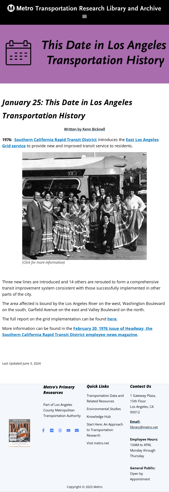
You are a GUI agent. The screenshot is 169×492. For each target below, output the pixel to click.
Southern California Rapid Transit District (55, 139)
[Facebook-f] (43, 430)
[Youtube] (68, 430)
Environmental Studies (104, 409)
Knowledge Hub (99, 416)
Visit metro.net (98, 443)
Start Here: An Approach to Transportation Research (105, 429)
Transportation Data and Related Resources (105, 398)
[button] (84, 16)
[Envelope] (77, 430)
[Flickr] (52, 430)
